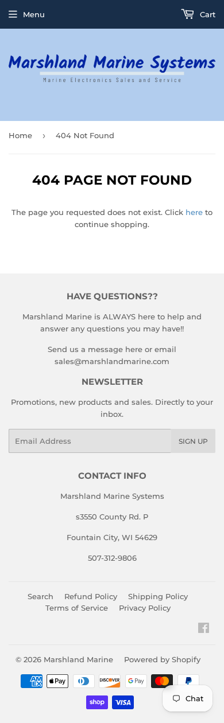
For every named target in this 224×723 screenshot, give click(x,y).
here (194, 212)
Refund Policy (90, 596)
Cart (206, 14)
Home (20, 135)
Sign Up (193, 441)
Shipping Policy (158, 596)
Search (40, 596)
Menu (34, 14)
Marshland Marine (78, 659)
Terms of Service (76, 607)
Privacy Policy (145, 607)
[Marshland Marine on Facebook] (204, 629)
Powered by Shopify (162, 659)
